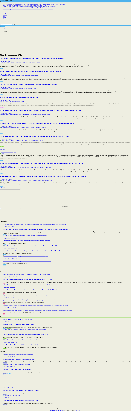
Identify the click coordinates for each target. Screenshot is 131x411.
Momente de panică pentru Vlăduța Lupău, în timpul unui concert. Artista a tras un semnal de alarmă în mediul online (41, 163)
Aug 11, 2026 (7, 276)
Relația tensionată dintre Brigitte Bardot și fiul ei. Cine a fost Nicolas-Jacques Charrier (30, 71)
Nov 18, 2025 (7, 342)
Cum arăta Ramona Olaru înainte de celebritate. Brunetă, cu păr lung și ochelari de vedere (32, 58)
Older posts (2, 187)
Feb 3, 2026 (6, 366)
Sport (4, 16)
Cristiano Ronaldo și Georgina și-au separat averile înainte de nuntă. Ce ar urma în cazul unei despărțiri (25, 7)
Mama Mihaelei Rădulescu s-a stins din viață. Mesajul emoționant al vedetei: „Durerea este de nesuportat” (37, 123)
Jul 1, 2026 (6, 307)
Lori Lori (10, 61)
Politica (1, 160)
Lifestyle (4, 18)
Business (5, 15)
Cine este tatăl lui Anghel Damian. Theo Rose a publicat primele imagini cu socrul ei (29, 84)
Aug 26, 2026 (7, 226)
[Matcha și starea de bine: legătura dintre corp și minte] (12, 101)
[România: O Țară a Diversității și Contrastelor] (0, 22)
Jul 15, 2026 (6, 297)
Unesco (2, 149)
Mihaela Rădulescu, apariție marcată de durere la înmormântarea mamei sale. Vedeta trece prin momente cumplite (40, 110)
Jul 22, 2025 (6, 387)
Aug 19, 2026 (7, 258)
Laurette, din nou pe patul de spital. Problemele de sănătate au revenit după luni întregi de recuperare (24, 5)
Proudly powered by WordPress (57, 410)
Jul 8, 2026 (6, 321)
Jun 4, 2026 (6, 356)
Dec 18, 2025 (7, 332)
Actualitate (5, 13)
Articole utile (5, 19)
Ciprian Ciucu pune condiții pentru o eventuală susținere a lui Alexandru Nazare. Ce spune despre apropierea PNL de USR (29, 6)
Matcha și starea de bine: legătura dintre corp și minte (19, 97)
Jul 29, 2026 (6, 287)
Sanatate (4, 17)
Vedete (1, 68)
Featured (4, 328)
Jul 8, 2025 (6, 397)
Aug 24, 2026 (7, 238)
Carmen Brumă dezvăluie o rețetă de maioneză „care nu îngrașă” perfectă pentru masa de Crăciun (34, 136)
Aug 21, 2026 (7, 248)
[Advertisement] (65, 42)
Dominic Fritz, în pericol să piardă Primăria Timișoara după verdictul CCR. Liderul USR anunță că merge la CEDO (28, 9)
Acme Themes (77, 410)
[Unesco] (2, 153)
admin (9, 100)
